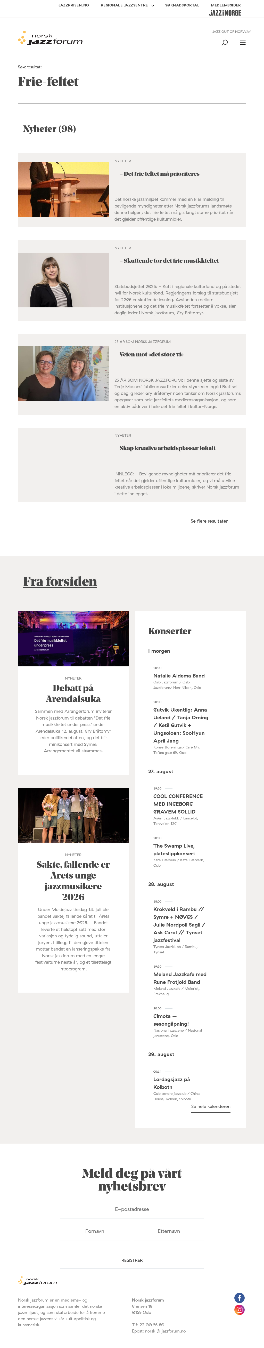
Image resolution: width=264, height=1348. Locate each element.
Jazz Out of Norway (231, 31)
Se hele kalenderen (210, 1106)
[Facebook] (239, 1301)
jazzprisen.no (74, 5)
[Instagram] (239, 1313)
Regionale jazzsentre (124, 5)
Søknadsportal (182, 5)
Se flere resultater (209, 521)
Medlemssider (226, 5)
